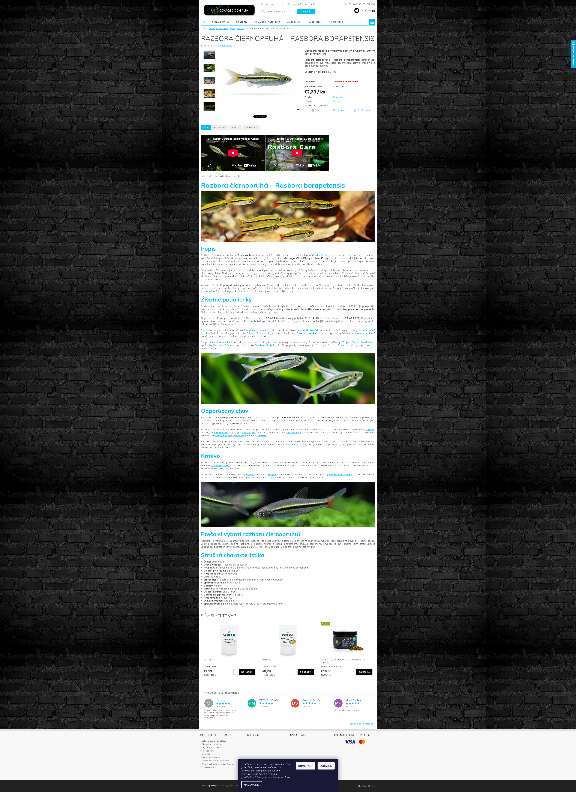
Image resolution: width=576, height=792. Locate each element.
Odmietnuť (305, 765)
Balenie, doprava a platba (214, 741)
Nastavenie (251, 784)
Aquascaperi (339, 97)
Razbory (337, 101)
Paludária (314, 22)
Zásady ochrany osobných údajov (217, 764)
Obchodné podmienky (212, 744)
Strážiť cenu (364, 110)
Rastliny (241, 22)
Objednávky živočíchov (212, 747)
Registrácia (369, 4)
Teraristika (335, 22)
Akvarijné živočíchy (267, 22)
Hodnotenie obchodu (211, 757)
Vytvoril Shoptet (368, 786)
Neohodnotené (223, 45)
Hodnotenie (251, 128)
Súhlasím (326, 765)
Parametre (220, 128)
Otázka (340, 110)
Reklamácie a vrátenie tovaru (215, 760)
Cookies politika (209, 767)
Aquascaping (220, 22)
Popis (206, 128)
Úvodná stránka (204, 22)
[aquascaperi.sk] (230, 11)
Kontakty (206, 754)
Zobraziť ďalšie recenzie (362, 723)
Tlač (317, 110)
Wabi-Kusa (294, 22)
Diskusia (235, 128)
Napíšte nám (208, 751)
